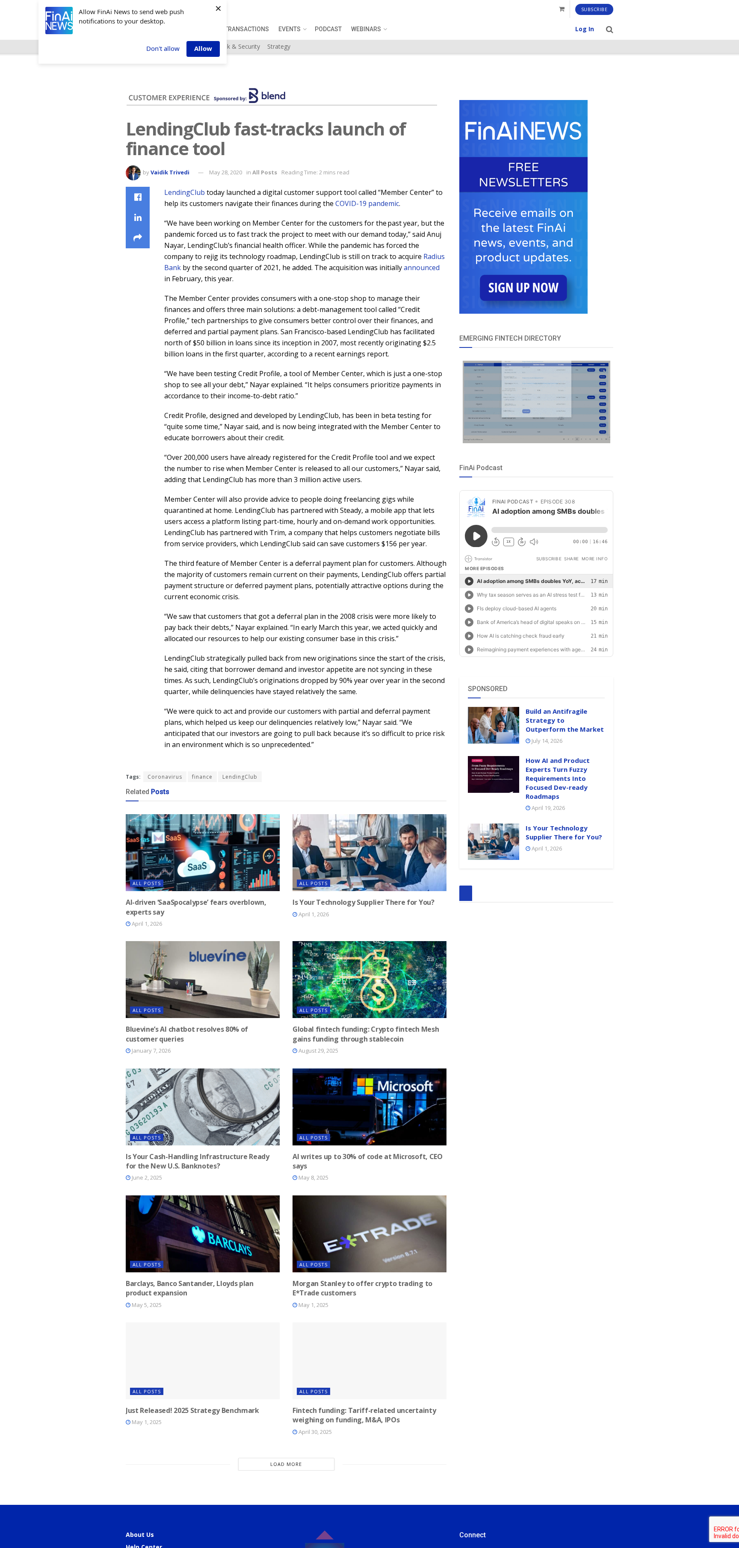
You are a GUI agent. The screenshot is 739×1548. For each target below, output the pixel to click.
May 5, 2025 (146, 1305)
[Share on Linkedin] (138, 217)
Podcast (328, 29)
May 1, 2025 (312, 1305)
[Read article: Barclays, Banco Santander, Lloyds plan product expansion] (203, 1233)
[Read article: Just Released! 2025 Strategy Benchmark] (203, 1360)
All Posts (264, 172)
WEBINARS (366, 29)
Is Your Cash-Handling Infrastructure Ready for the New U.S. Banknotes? (197, 1161)
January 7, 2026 (150, 1050)
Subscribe (594, 9)
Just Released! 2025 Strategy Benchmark (192, 1410)
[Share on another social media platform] (138, 238)
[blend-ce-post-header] (281, 94)
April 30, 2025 (314, 1432)
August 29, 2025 (317, 1050)
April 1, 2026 (146, 923)
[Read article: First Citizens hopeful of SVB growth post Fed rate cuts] (203, 1487)
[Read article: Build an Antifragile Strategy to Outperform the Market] (493, 725)
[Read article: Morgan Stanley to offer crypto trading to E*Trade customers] (369, 1233)
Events (289, 29)
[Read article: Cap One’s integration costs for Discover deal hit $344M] (369, 1487)
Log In (584, 29)
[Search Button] (609, 29)
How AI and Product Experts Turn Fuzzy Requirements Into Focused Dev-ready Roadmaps (558, 778)
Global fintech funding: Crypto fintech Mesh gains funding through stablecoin (366, 1033)
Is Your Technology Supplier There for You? (364, 902)
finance (202, 776)
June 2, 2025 (146, 1177)
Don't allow (163, 48)
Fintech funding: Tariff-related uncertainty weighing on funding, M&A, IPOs (364, 1415)
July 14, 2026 (546, 741)
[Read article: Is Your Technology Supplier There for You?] (369, 852)
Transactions (247, 29)
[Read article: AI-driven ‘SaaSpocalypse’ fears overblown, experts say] (203, 852)
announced (422, 267)
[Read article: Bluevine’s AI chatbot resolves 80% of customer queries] (203, 979)
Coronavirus (165, 776)
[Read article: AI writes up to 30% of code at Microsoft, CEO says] (369, 1106)
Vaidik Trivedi (170, 172)
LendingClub (184, 192)
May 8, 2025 (312, 1177)
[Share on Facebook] (138, 197)
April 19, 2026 (547, 808)
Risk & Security (239, 46)
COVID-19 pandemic (367, 203)
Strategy (278, 46)
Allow (203, 48)
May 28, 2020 (225, 172)
